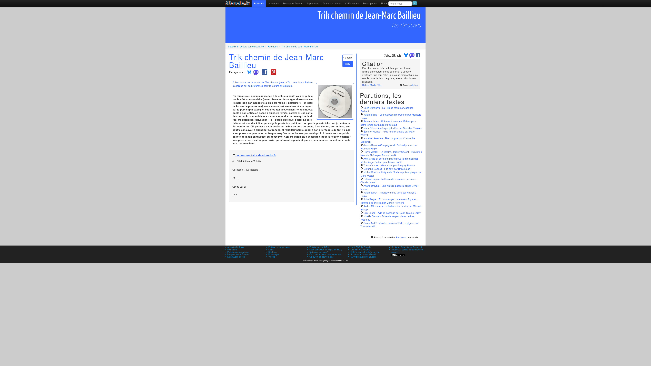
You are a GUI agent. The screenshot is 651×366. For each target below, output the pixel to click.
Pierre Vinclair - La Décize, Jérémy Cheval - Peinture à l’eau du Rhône (391, 153)
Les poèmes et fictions (238, 254)
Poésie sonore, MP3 (319, 247)
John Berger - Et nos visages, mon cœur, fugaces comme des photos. (388, 201)
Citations (272, 251)
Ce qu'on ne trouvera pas (321, 256)
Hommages (273, 254)
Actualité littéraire (235, 247)
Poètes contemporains (279, 247)
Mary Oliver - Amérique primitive (392, 128)
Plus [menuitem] (383, 3)
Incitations (232, 249)
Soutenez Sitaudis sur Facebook (406, 247)
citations (414, 85)
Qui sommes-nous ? (318, 251)
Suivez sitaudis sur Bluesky (363, 256)
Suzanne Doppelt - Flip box (386, 168)
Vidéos (271, 256)
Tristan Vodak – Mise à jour (389, 165)
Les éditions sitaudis (360, 249)
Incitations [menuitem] (273, 3)
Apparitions (313, 3)
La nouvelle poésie (236, 256)
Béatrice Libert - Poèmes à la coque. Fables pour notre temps (388, 123)
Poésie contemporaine (238, 251)
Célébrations (352, 3)
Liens (270, 249)
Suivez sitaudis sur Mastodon (364, 254)
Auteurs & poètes (332, 3)
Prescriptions (370, 3)
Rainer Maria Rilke (372, 85)
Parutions (259, 3)
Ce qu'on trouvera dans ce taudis (325, 254)
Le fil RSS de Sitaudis (360, 247)
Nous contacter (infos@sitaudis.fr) (325, 249)
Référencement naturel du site (364, 251)
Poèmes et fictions (292, 3)
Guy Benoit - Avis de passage (392, 213)
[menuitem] (259, 3)
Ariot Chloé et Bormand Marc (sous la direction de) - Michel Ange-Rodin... (389, 160)
